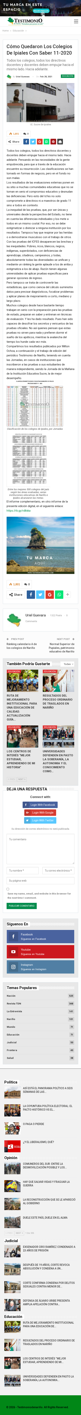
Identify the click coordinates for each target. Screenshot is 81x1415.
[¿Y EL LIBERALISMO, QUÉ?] (12, 1146)
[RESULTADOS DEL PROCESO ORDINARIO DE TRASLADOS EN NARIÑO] (58, 681)
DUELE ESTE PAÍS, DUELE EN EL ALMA (45, 1217)
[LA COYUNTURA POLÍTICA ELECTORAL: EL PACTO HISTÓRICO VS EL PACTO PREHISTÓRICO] (12, 1110)
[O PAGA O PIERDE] (12, 1128)
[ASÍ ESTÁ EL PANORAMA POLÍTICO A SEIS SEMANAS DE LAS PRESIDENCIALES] (12, 1093)
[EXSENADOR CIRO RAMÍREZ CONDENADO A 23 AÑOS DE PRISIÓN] (12, 1251)
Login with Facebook (43, 804)
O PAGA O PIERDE (33, 1124)
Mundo (11, 1026)
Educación (67, 76)
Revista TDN (14, 1003)
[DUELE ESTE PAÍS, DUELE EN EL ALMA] (12, 1222)
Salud (10, 1058)
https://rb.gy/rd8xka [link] (19, 510)
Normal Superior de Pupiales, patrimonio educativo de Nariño (61, 648)
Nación (11, 995)
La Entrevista (14, 1011)
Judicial (12, 1042)
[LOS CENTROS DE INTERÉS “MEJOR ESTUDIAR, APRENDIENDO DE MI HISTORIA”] (22, 736)
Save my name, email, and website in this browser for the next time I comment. (39, 895)
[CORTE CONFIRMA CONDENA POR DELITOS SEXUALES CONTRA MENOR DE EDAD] (12, 1287)
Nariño (11, 1019)
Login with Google (42, 812)
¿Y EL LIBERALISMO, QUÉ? (38, 1142)
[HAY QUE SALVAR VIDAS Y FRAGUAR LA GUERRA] (12, 1186)
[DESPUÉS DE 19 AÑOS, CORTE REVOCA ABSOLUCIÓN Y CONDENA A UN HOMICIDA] (12, 1269)
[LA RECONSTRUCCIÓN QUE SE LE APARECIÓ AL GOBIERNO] (12, 1204)
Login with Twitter (43, 820)
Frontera (12, 1050)
